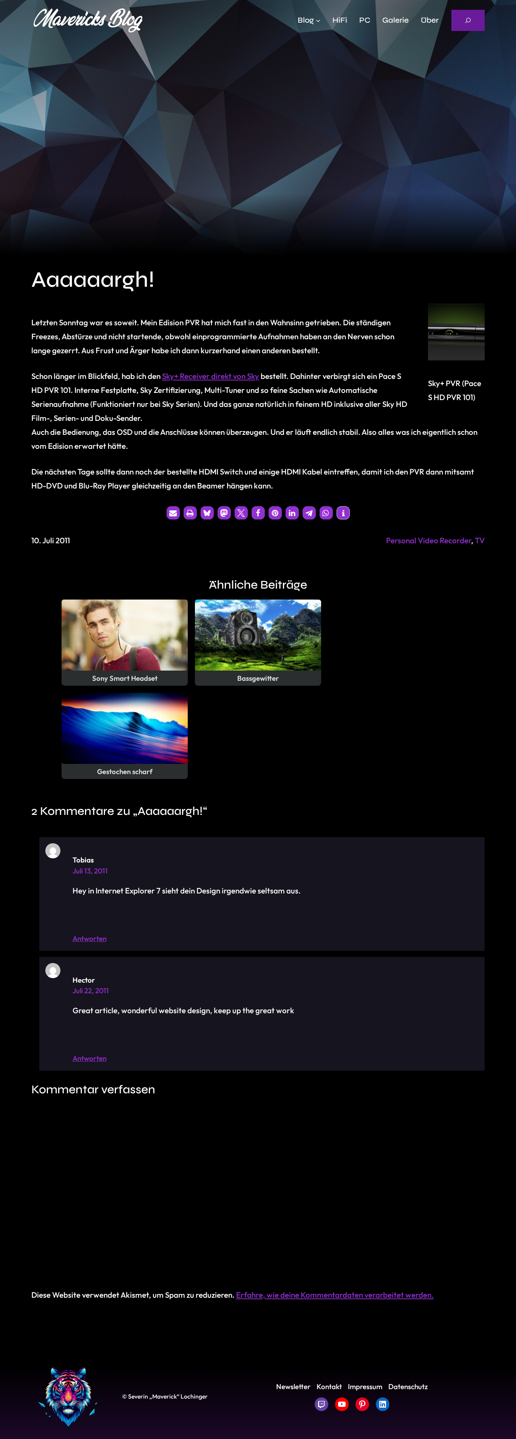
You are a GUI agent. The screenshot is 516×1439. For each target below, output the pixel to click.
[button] (173, 512)
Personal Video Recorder (428, 540)
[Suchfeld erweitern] (468, 20)
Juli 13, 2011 (90, 870)
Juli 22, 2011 (91, 990)
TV (480, 540)
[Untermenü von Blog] (318, 20)
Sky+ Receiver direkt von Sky (210, 376)
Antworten (90, 938)
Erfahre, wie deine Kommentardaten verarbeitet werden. (335, 1295)
